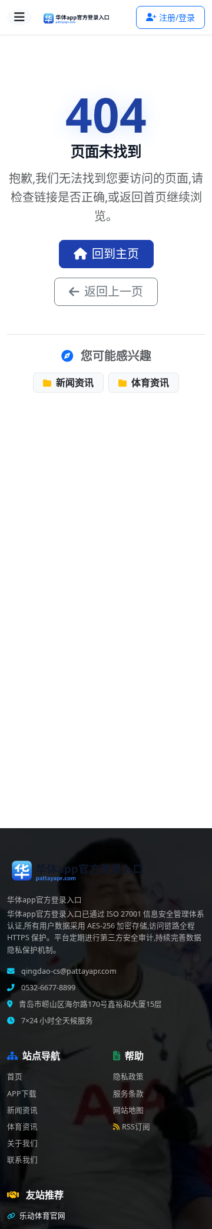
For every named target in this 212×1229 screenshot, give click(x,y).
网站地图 (128, 1110)
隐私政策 (128, 1077)
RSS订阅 (136, 1127)
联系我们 (22, 1160)
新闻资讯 (74, 382)
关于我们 (22, 1143)
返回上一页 (113, 291)
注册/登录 (177, 17)
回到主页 (115, 254)
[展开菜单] (19, 17)
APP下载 (22, 1094)
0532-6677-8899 (47, 988)
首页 (14, 1077)
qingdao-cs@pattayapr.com (68, 971)
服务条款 (128, 1094)
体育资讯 (149, 382)
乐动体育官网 (41, 1216)
